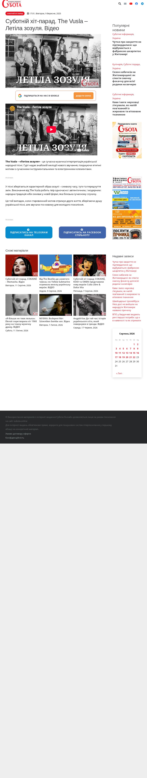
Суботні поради (131, 64)
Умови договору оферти (18, 433)
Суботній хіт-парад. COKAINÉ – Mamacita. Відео (21, 280)
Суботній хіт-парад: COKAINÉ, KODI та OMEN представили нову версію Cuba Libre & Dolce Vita (89, 283)
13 (127, 352)
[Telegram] (142, 3)
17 (116, 357)
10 (116, 352)
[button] (120, 3)
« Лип (119, 373)
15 (134, 352)
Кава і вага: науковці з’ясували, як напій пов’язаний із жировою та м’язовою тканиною (126, 108)
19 (123, 357)
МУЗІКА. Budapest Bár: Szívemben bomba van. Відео (54, 320)
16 (137, 352)
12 (123, 352)
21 (130, 357)
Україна (116, 38)
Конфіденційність (14, 437)
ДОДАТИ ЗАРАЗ (83, 95)
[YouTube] (131, 3)
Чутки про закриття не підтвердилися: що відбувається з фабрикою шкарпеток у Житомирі (126, 48)
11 (120, 352)
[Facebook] (136, 3)
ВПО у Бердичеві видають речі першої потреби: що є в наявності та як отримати (126, 317)
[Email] (125, 3)
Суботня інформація (123, 34)
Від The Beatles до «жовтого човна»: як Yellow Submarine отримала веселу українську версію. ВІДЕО (54, 283)
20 (127, 357)
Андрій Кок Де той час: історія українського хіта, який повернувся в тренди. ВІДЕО (89, 321)
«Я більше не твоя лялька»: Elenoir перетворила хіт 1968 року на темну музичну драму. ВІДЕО (21, 322)
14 (130, 352)
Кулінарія (117, 64)
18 (120, 357)
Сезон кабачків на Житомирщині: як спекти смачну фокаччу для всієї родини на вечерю (124, 78)
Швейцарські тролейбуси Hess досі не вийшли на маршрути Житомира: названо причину (125, 306)
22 (134, 357)
